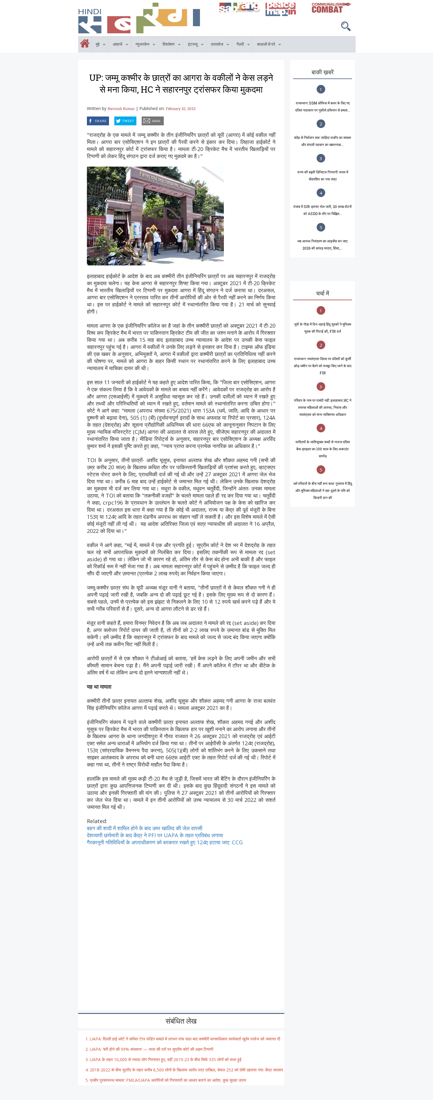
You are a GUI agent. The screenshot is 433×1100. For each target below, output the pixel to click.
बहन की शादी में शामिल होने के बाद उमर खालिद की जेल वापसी (144, 828)
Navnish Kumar (121, 108)
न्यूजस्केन (140, 45)
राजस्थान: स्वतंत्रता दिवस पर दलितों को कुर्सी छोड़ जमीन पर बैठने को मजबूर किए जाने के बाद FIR (322, 365)
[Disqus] (181, 919)
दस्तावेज (214, 45)
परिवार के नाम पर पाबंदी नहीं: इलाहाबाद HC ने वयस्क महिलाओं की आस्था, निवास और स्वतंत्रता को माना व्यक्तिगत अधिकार (322, 407)
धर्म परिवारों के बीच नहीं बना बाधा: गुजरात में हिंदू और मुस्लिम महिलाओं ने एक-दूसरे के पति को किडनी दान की (322, 490)
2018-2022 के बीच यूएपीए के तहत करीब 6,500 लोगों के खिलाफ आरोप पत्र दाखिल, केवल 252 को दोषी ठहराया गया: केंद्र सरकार (186, 1070)
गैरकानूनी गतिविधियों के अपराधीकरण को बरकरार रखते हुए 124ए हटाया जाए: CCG (165, 842)
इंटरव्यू (191, 45)
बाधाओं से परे (264, 45)
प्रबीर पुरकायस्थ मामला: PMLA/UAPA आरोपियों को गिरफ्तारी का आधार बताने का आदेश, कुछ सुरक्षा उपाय (168, 1080)
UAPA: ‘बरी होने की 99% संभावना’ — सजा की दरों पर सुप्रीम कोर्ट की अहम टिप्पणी (151, 1049)
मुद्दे (95, 45)
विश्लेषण (166, 45)
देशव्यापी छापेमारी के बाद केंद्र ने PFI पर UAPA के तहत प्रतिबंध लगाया (155, 835)
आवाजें (115, 45)
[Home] (146, 18)
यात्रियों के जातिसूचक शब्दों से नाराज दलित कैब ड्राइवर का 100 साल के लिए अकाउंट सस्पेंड (322, 448)
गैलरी (238, 45)
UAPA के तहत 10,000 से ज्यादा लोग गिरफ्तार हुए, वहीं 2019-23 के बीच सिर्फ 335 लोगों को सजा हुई (166, 1059)
